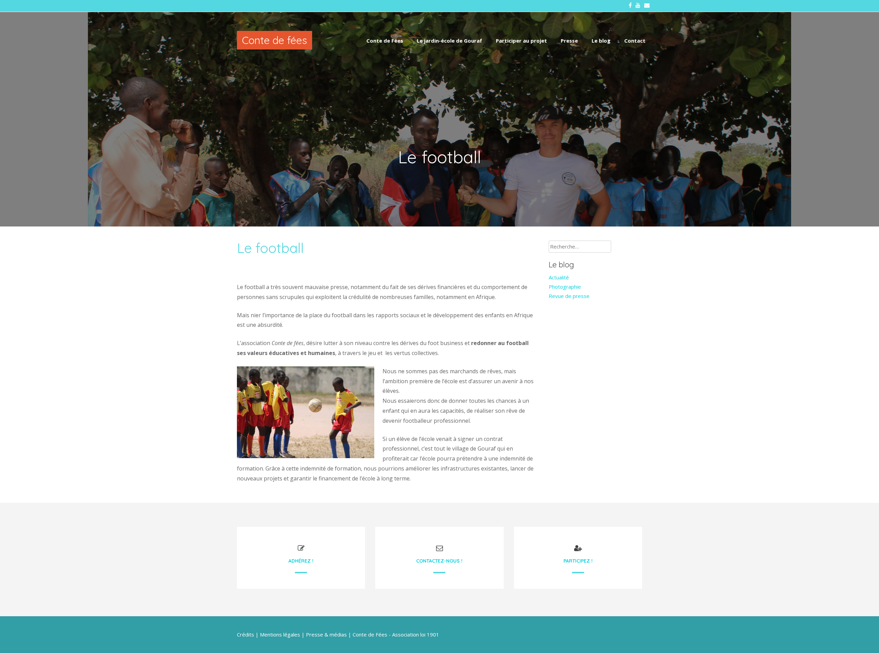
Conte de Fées (384, 40)
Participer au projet (521, 40)
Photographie (565, 286)
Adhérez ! (300, 561)
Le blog (601, 40)
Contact (635, 40)
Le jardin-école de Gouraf (449, 40)
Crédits (245, 634)
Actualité (559, 277)
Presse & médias (326, 634)
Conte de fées (274, 40)
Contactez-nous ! (439, 561)
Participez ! (578, 561)
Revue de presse (569, 295)
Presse (569, 40)
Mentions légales (280, 634)
